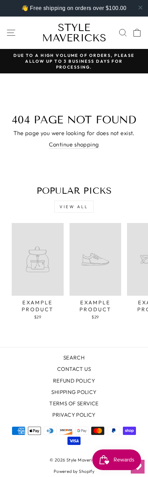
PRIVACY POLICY (74, 415)
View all (74, 206)
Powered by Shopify (74, 471)
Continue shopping (74, 144)
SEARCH (74, 357)
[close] (140, 7)
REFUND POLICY (74, 380)
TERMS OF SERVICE (74, 403)
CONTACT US (74, 369)
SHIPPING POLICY (73, 392)
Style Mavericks (74, 32)
